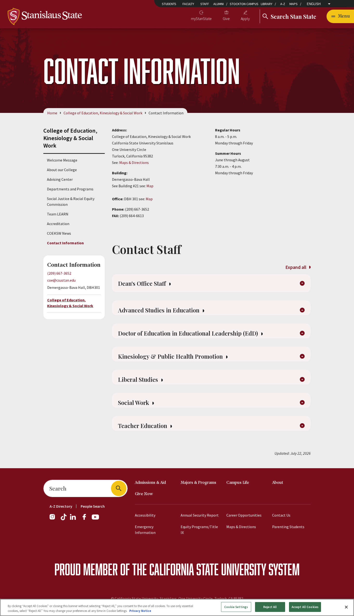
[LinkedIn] (73, 519)
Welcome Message (62, 160)
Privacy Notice (140, 611)
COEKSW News (59, 233)
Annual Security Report (200, 515)
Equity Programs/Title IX (199, 529)
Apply (245, 18)
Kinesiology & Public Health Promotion (171, 356)
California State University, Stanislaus (146, 598)
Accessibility (145, 515)
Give (226, 18)
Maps (293, 4)
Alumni (218, 4)
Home (52, 112)
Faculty (188, 4)
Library (266, 4)
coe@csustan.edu (61, 280)
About (277, 482)
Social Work (134, 402)
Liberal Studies (138, 379)
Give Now (144, 494)
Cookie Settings (236, 607)
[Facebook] (86, 519)
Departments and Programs (70, 189)
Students (169, 4)
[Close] (346, 607)
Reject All (270, 607)
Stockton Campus (244, 4)
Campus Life (237, 482)
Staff (204, 4)
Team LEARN (57, 214)
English (314, 4)
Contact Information (65, 242)
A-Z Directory (61, 506)
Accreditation (58, 223)
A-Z (282, 4)
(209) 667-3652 (59, 273)
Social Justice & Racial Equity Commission (70, 201)
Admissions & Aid (150, 482)
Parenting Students (288, 526)
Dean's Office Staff (142, 283)
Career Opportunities (244, 515)
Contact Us (281, 515)
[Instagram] (54, 519)
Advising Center (60, 179)
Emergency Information (145, 529)
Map (149, 185)
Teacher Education (143, 425)
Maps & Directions (134, 162)
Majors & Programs (198, 482)
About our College (62, 169)
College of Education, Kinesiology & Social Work (103, 112)
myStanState (201, 18)
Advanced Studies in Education (159, 310)
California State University (207, 569)
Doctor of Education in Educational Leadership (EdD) (188, 333)
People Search (93, 506)
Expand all (296, 267)
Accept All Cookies (305, 607)
